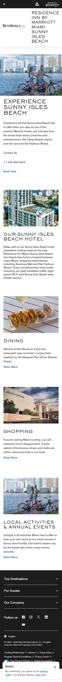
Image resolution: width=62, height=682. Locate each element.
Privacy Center (42, 656)
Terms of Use (45, 652)
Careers (31, 652)
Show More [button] (10, 366)
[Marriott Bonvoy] (50, 4)
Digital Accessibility (43, 660)
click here (40, 674)
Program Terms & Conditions (17, 656)
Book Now (9, 171)
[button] (37, 4)
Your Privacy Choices (19, 660)
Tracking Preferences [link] (14, 652)
